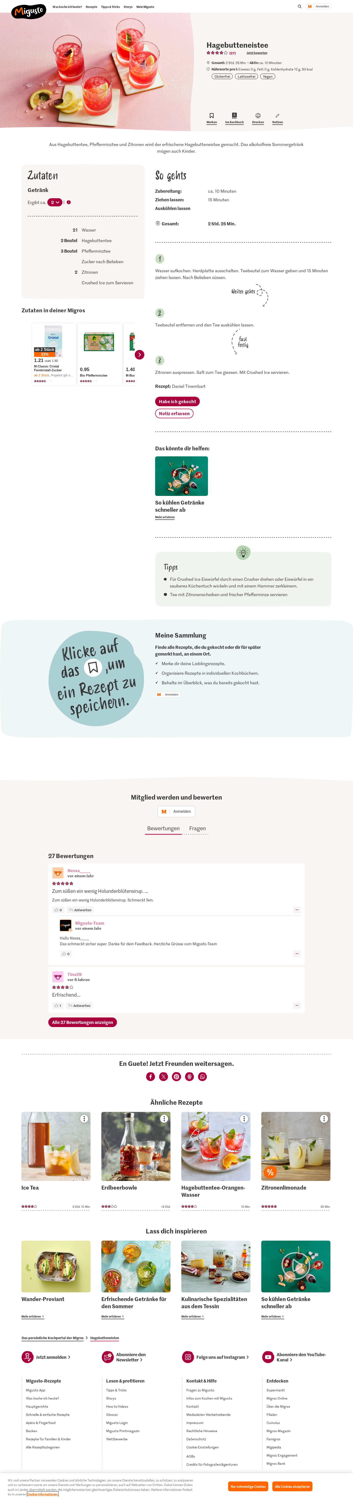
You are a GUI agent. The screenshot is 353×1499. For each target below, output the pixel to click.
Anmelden (322, 6)
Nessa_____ (79, 870)
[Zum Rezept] (56, 1161)
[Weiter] (139, 355)
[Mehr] (297, 909)
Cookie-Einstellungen (202, 1447)
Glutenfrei (222, 76)
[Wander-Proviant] (56, 1280)
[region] (176, 1486)
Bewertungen (163, 828)
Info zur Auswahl (69, 202)
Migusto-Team (89, 923)
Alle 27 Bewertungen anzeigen (82, 1022)
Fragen (197, 828)
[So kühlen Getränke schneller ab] (295, 1280)
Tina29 (74, 974)
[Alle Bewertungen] (217, 53)
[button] (58, 873)
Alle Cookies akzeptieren (292, 1486)
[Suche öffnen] (299, 6)
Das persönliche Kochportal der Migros (53, 1337)
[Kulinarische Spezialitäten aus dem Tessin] (215, 1280)
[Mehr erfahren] (181, 509)
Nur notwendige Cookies (248, 1486)
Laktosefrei (246, 76)
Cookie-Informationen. (42, 1494)
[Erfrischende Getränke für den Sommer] (135, 1280)
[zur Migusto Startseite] (29, 7)
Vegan (268, 76)
